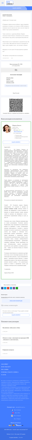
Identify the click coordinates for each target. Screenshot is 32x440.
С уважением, (7, 269)
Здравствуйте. (7, 147)
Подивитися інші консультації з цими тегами (16, 85)
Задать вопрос (16, 142)
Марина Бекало (16, 125)
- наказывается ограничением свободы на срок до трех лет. (16, 215)
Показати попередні (16, 300)
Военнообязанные (7, 14)
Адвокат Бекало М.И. (9, 272)
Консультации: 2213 (18, 131)
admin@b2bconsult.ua (20, 407)
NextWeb (21, 437)
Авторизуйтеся (4, 297)
